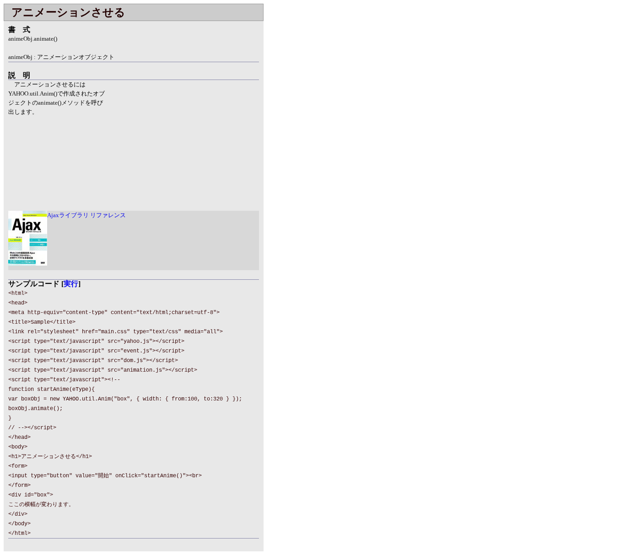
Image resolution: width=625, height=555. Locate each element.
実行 (71, 284)
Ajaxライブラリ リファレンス (86, 215)
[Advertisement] (182, 144)
